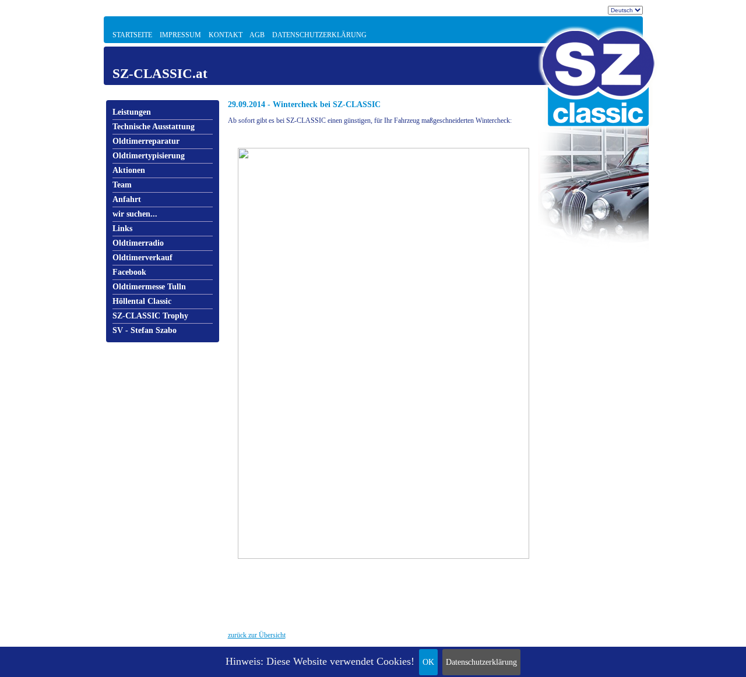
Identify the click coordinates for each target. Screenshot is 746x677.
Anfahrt (126, 199)
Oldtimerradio (138, 243)
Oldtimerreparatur (146, 141)
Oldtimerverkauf (142, 257)
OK (428, 662)
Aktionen (128, 170)
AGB (257, 35)
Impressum (180, 35)
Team (122, 184)
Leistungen (131, 112)
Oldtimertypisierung (148, 155)
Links (122, 228)
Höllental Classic (141, 301)
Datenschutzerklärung (481, 662)
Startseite (132, 35)
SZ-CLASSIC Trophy (150, 315)
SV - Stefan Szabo (144, 330)
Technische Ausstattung (153, 126)
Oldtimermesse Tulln (149, 286)
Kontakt (225, 35)
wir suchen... (134, 214)
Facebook (129, 272)
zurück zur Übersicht (257, 635)
